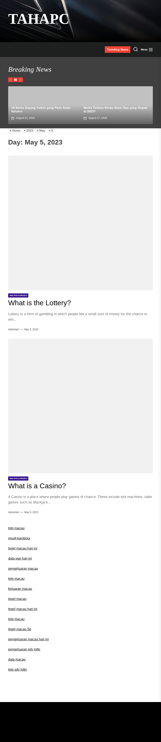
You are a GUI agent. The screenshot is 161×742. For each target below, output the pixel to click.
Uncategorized (18, 295)
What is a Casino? (37, 486)
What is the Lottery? (39, 303)
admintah (13, 329)
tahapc (38, 19)
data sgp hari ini (20, 558)
